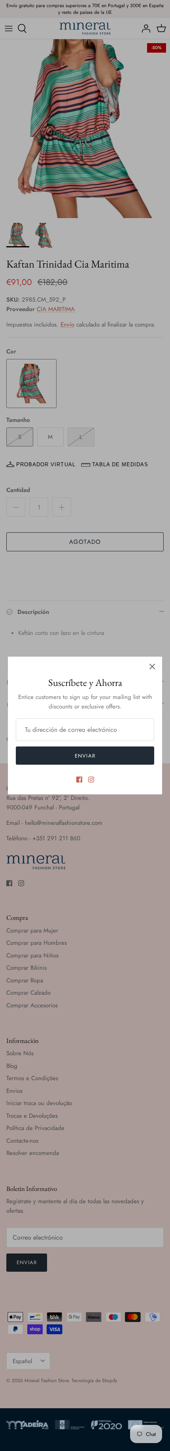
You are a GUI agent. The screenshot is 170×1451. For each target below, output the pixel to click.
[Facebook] (79, 779)
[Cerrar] (152, 666)
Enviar (85, 756)
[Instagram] (91, 779)
